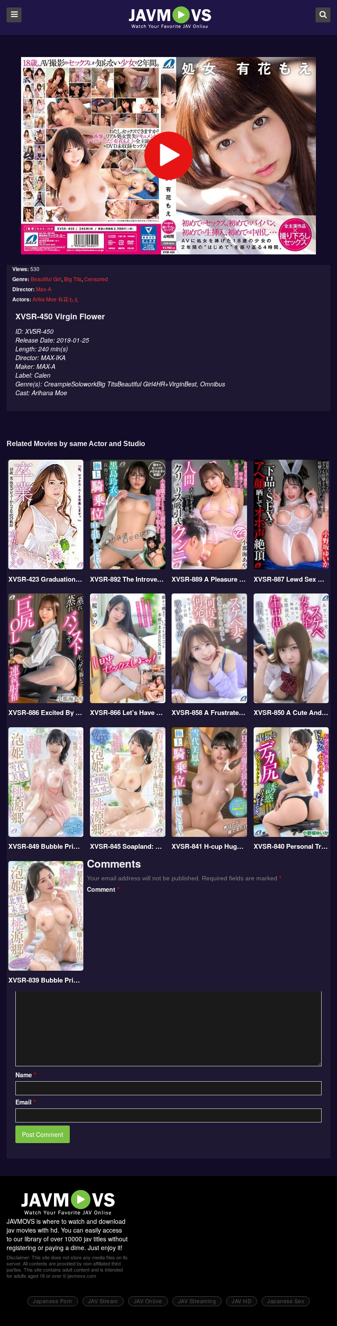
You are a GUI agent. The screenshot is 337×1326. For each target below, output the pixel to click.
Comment (103, 889)
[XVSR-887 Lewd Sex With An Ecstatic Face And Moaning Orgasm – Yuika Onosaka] (291, 514)
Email (25, 1101)
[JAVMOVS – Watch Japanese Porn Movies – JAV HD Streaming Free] (169, 17)
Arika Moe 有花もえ (55, 299)
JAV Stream (103, 1301)
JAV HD (241, 1301)
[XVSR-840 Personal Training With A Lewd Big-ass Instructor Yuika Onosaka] (291, 782)
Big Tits (73, 278)
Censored (96, 278)
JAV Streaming (197, 1301)
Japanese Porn (52, 1301)
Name (25, 1074)
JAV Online (148, 1301)
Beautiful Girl (46, 278)
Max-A (43, 289)
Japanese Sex (285, 1301)
